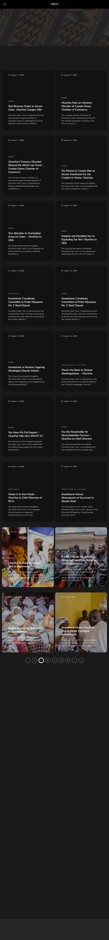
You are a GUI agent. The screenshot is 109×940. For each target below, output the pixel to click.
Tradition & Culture (74, 61)
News (56, 61)
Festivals (44, 61)
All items (30, 61)
